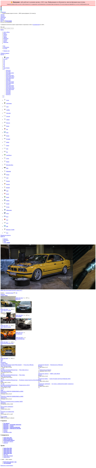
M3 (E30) (8, 92)
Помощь (5, 431)
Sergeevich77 (4, 392)
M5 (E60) (8, 80)
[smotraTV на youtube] (1, 6)
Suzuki (7, 203)
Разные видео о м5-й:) (24, 385)
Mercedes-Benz (9, 165)
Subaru (7, 200)
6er (4, 64)
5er (4, 62)
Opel (7, 177)
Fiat (7, 129)
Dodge (7, 126)
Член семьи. (22, 374)
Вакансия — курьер (8, 425)
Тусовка (5, 39)
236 (16, 292)
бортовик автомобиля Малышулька (9, 369)
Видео (4, 36)
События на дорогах (8, 441)
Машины (5, 239)
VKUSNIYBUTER (19, 338)
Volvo (7, 213)
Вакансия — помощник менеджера (12, 424)
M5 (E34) (8, 90)
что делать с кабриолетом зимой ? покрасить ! (63, 383)
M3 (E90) (8, 74)
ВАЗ (7, 216)
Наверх (2, 19)
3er (4, 61)
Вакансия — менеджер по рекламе (12, 428)
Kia (7, 152)
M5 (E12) (8, 94)
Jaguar (7, 145)
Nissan (7, 174)
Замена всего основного (45, 369)
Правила (5, 429)
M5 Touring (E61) (10, 76)
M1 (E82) (8, 71)
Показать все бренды (6, 235)
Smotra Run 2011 (7, 452)
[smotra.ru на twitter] (1, 10)
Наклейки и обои (7, 432)
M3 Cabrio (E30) (10, 89)
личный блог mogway (43, 373)
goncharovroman (9, 292)
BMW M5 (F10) (19, 332)
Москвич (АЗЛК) (10, 229)
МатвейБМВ (18, 316)
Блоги (4, 33)
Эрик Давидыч (4, 310)
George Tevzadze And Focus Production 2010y (60, 378)
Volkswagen (9, 210)
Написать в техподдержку (7, 465)
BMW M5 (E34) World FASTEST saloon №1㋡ (11, 290)
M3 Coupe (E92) (10, 75)
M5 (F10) (8, 70)
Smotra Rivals (6, 457)
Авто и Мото (6, 32)
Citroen (7, 119)
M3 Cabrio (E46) (10, 81)
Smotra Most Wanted (8, 455)
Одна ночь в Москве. (29, 364)
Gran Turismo (6, 67)
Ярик (2, 359)
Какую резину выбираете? (7, 406)
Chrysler (8, 116)
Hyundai (8, 139)
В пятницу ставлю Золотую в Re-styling (28, 380)
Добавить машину (5, 53)
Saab (7, 190)
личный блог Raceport (43, 364)
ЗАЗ (7, 223)
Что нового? (6, 423)
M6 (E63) (8, 79)
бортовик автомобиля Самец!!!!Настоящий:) (11, 364)
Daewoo (8, 122)
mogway (40, 374)
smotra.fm (5, 442)
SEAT (7, 194)
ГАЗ (7, 220)
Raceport (40, 366)
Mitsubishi (8, 171)
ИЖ (7, 226)
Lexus (7, 158)
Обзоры (5, 34)
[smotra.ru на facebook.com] (1, 9)
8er (4, 66)
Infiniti (7, 142)
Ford (7, 132)
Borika (39, 380)
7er (4, 65)
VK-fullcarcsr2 (18, 333)
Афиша (5, 37)
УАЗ (7, 232)
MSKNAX (17, 299)
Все (4, 45)
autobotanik (40, 385)
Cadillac (8, 110)
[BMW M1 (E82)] (8, 339)
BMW (7, 57)
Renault (8, 187)
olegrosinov (3, 402)
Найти (2, 29)
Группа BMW (4, 416)
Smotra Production (8, 439)
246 (3, 383)
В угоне (5, 48)
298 (1, 361)
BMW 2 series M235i (55, 373)
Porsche (8, 184)
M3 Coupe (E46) (10, 83)
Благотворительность (8, 440)
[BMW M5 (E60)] (8, 306)
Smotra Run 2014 (7, 448)
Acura (7, 100)
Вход (2, 21)
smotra (9, 310)
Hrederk (2, 407)
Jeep (7, 148)
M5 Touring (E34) (10, 88)
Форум (5, 41)
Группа (6, 242)
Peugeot (8, 181)
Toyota (7, 207)
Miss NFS (5, 454)
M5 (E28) (8, 93)
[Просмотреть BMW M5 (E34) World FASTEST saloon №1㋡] (37, 267)
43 (1, 328)
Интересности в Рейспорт (56, 364)
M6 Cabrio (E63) (10, 78)
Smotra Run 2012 (7, 450)
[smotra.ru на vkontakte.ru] (1, 8)
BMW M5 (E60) (4, 309)
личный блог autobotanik (44, 383)
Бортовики (6, 240)
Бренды (2, 54)
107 (1, 344)
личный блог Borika (43, 378)
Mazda (7, 161)
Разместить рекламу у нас (10, 461)
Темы (4, 241)
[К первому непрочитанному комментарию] (2, 311)
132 (3, 373)
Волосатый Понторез (6, 343)
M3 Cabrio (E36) (10, 86)
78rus (12, 343)
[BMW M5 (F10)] (23, 330)
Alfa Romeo (9, 103)
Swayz (2, 412)
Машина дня (6, 50)
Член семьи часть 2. (24, 369)
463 (3, 368)
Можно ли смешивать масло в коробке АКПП (12, 401)
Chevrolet (8, 113)
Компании (5, 38)
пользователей (36, 24)
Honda (7, 135)
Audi (7, 106)
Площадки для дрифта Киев (7, 411)
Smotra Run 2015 (7, 437)
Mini (7, 168)
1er (4, 60)
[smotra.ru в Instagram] (3, 12)
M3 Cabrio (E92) (10, 73)
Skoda (7, 197)
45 (3, 378)
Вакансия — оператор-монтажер (11, 427)
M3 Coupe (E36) (10, 85)
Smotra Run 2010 (7, 453)
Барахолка (5, 42)
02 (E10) (5, 59)
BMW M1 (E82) (4, 342)
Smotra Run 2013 (7, 449)
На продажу (6, 47)
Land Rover (9, 155)
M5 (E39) (8, 84)
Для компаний (7, 463)
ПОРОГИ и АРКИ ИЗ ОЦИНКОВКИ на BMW (12, 391)
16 (3, 388)
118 (1, 311)
